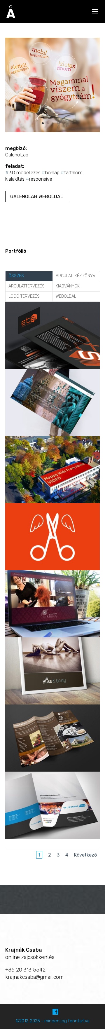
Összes (16, 275)
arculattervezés (26, 286)
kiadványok (68, 286)
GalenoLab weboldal (36, 196)
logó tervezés (24, 296)
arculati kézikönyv (75, 275)
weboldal (66, 296)
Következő (85, 855)
